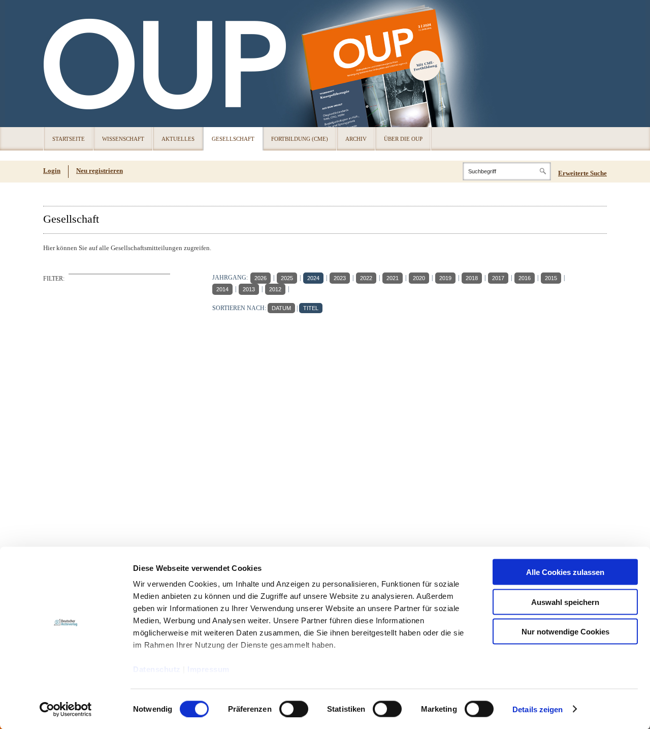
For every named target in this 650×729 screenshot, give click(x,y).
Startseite (68, 139)
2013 (249, 289)
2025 (287, 278)
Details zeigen (537, 709)
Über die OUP (403, 139)
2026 (260, 278)
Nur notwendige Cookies (565, 631)
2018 (472, 278)
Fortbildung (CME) (299, 139)
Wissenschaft (123, 139)
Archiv (356, 139)
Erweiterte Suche (582, 173)
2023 (340, 278)
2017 (498, 278)
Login (51, 170)
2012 (275, 289)
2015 (551, 278)
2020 (419, 278)
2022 (366, 278)
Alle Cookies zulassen (565, 572)
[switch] (293, 709)
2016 (524, 278)
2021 (392, 278)
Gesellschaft (233, 139)
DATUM (281, 308)
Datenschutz (157, 669)
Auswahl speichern (565, 601)
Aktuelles (177, 139)
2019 (445, 278)
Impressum (208, 669)
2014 (222, 289)
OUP (56, 63)
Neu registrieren (99, 170)
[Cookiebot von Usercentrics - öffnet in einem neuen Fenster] (65, 709)
